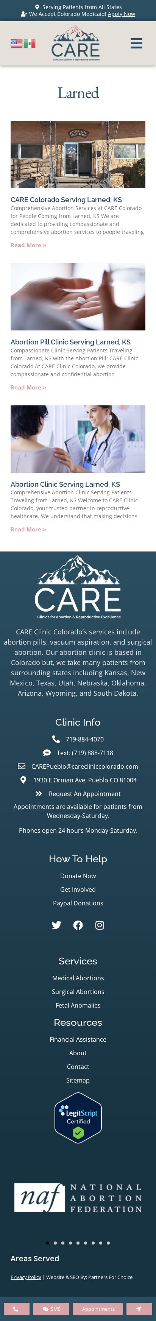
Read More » (28, 245)
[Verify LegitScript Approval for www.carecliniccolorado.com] (78, 1140)
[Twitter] (56, 925)
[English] (17, 42)
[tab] (78, 1258)
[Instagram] (99, 925)
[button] (47, 1243)
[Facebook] (78, 925)
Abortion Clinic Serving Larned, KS (65, 484)
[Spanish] (29, 42)
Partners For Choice (110, 1277)
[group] (78, 1199)
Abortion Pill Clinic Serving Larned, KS (71, 342)
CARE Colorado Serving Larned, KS (66, 200)
